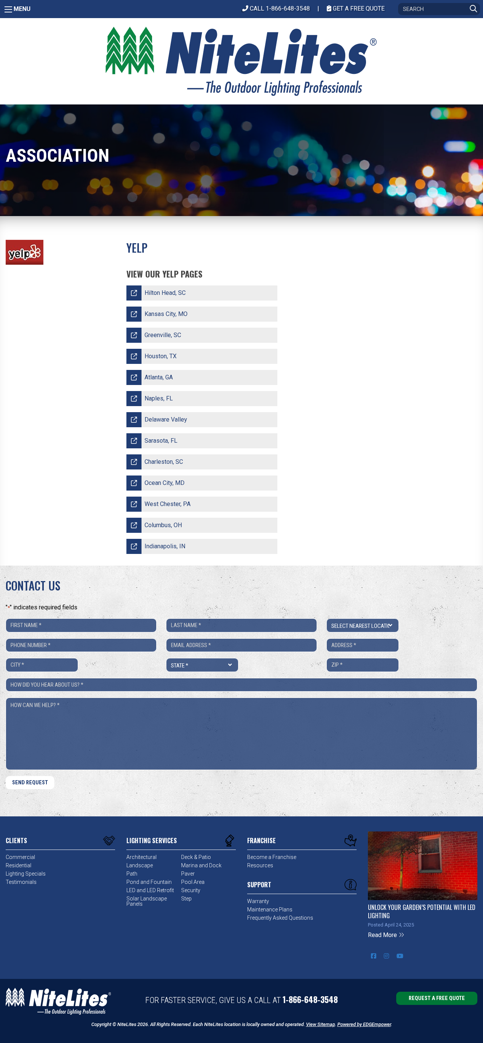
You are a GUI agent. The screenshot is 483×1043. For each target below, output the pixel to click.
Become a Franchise (271, 857)
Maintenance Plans (269, 909)
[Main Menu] (8, 9)
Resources (260, 865)
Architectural (141, 857)
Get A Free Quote (358, 8)
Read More (383, 935)
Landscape (139, 865)
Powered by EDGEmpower (364, 1024)
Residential (18, 865)
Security (190, 890)
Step (186, 899)
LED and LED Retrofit (150, 890)
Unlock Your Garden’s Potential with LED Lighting (421, 911)
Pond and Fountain (149, 882)
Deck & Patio (196, 857)
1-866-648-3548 (310, 999)
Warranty (258, 901)
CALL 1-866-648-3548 (279, 8)
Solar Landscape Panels (146, 901)
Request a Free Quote (437, 998)
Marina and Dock (201, 865)
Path (131, 874)
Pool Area (193, 882)
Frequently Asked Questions (280, 918)
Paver (188, 874)
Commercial (20, 857)
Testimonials (21, 882)
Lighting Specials (26, 874)
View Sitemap (320, 1024)
